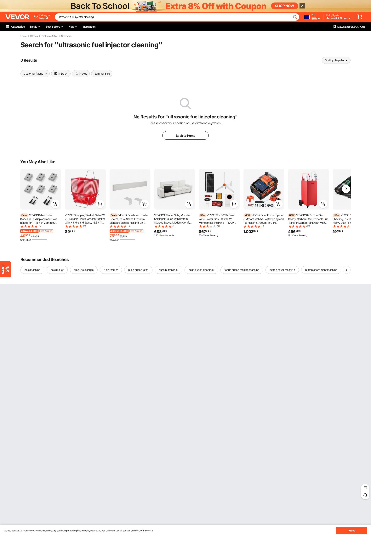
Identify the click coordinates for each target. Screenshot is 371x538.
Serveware (66, 36)
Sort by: (329, 60)
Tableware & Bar (49, 36)
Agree (351, 530)
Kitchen (34, 36)
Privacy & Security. (144, 530)
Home (23, 36)
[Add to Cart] (55, 204)
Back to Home (185, 136)
